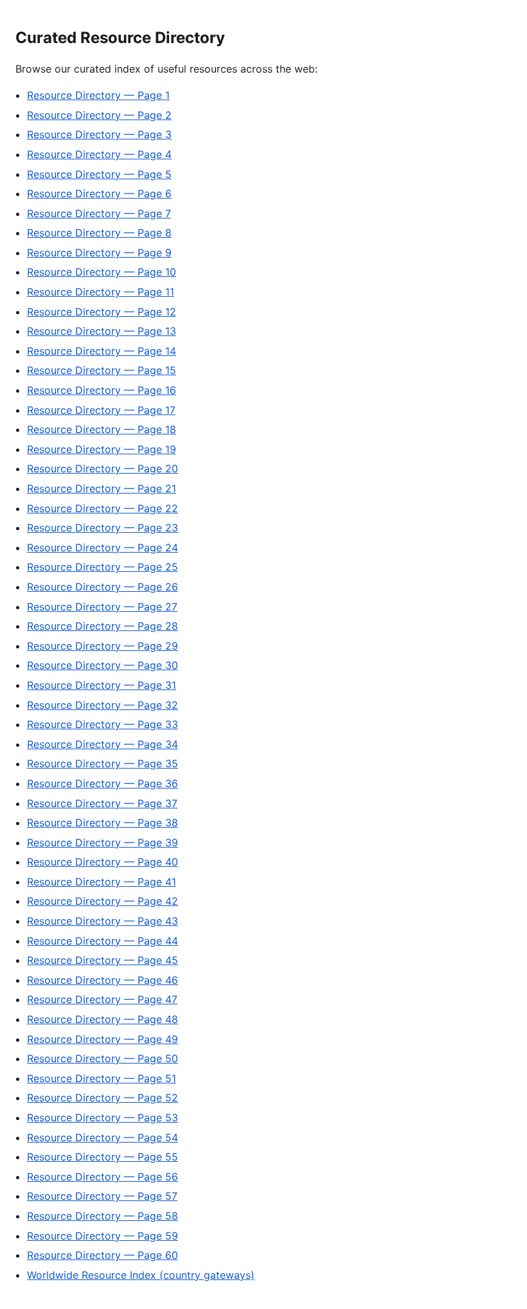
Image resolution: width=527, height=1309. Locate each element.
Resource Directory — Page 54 (102, 1137)
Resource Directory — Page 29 (102, 645)
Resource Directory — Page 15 (101, 370)
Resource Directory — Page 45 (102, 960)
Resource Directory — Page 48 (102, 1019)
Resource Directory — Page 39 (102, 842)
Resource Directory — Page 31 (101, 685)
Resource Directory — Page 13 (101, 331)
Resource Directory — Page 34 (102, 744)
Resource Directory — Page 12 (101, 311)
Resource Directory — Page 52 (102, 1097)
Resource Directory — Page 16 (101, 390)
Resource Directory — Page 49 (102, 1039)
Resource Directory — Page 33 (102, 724)
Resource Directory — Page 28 (102, 625)
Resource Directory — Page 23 (102, 527)
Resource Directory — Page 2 (99, 115)
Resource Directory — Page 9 (99, 252)
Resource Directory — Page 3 (99, 134)
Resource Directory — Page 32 (102, 705)
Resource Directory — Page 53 (102, 1117)
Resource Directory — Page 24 (102, 547)
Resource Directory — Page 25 (102, 566)
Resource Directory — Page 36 (102, 783)
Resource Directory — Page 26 (102, 586)
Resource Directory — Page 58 (102, 1215)
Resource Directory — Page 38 (102, 822)
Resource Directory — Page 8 (99, 232)
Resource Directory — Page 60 (102, 1255)
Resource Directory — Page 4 (99, 154)
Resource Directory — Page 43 (102, 920)
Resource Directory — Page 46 (102, 980)
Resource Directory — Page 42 (102, 901)
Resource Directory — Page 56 (102, 1176)
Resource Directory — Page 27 (102, 606)
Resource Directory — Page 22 (102, 508)
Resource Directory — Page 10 (101, 271)
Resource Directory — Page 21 (101, 488)
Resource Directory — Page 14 (101, 350)
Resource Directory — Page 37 (102, 803)
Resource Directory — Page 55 (102, 1156)
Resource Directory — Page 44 (102, 940)
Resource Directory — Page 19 (101, 449)
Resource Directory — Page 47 (102, 999)
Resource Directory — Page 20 (102, 468)
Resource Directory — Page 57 (102, 1195)
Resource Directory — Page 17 (101, 410)
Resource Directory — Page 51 (101, 1078)
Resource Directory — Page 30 (102, 665)
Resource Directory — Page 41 (101, 881)
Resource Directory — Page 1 (98, 95)
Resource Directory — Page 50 (102, 1058)
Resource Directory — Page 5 (99, 174)
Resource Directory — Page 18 (101, 429)
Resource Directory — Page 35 (102, 763)
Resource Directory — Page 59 (102, 1235)
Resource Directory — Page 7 (99, 213)
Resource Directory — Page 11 (100, 291)
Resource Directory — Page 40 (102, 861)
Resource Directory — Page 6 (99, 193)
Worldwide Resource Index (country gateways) (141, 1275)
